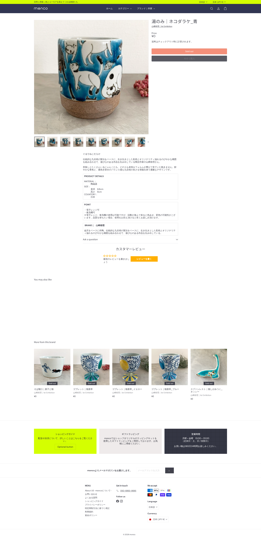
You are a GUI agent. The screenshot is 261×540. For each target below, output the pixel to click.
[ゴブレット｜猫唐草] (91, 374)
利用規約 (89, 511)
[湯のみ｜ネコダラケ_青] (49, 308)
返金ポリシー (91, 515)
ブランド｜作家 (145, 8)
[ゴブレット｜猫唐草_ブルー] (169, 374)
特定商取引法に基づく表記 (97, 508)
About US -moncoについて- (98, 490)
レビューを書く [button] (144, 258)
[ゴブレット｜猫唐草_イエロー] (130, 374)
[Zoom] (91, 77)
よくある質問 (91, 497)
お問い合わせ (91, 494)
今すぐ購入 (189, 58)
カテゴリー (124, 8)
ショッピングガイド (94, 501)
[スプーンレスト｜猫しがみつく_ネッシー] (209, 376)
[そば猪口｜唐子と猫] (52, 374)
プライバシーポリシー (95, 504)
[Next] (147, 141)
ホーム (109, 8)
